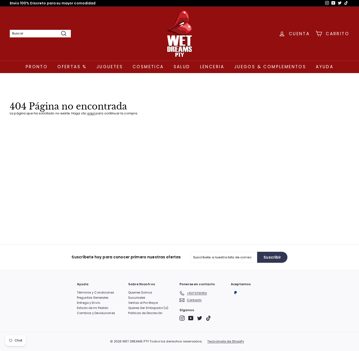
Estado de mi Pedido (92, 308)
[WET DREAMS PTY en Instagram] (182, 318)
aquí (91, 113)
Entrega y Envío (88, 303)
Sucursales (136, 298)
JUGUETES (109, 67)
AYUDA (324, 67)
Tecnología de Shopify (225, 341)
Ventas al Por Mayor (143, 303)
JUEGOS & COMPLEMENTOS (270, 67)
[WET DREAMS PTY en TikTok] (208, 318)
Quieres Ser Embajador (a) (148, 308)
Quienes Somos (140, 292)
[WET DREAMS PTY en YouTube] (190, 318)
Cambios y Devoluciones (96, 313)
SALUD (182, 67)
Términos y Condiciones (95, 292)
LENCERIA (212, 67)
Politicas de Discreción (145, 313)
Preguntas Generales (92, 298)
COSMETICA (148, 67)
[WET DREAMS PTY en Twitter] (199, 318)
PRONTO (37, 67)
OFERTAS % (72, 67)
